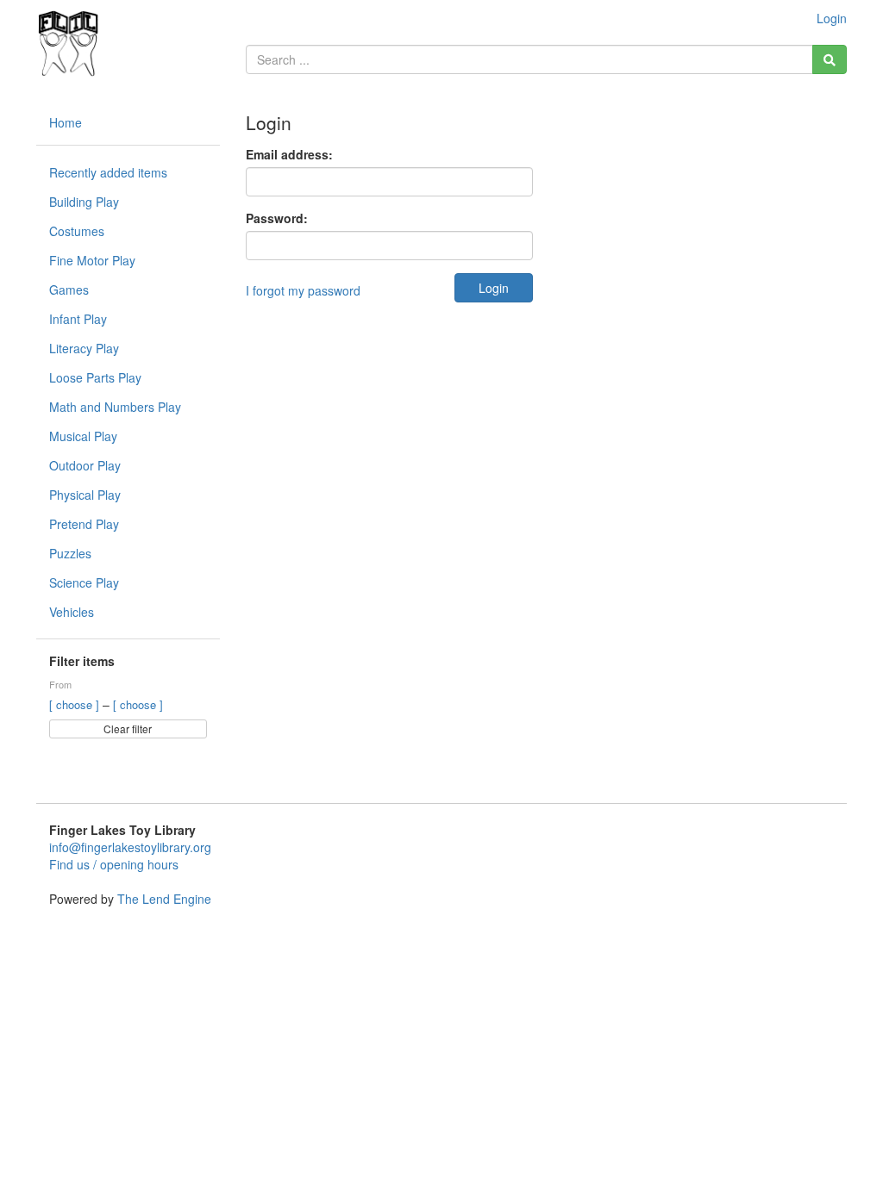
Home (65, 122)
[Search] (829, 59)
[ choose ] (76, 704)
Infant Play (78, 318)
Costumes (76, 231)
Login (832, 18)
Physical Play (85, 494)
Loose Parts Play (95, 377)
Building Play (84, 201)
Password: (277, 218)
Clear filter (127, 728)
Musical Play (83, 436)
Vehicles (71, 611)
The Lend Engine (164, 898)
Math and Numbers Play (115, 406)
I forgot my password (303, 290)
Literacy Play (84, 348)
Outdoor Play (85, 465)
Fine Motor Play (92, 260)
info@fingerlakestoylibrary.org (130, 847)
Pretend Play (84, 523)
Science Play (84, 582)
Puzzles (70, 553)
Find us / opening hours (113, 864)
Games (69, 289)
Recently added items (108, 172)
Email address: (289, 154)
